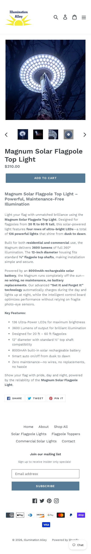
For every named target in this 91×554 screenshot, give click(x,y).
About (44, 427)
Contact (68, 441)
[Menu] (83, 17)
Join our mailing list (45, 454)
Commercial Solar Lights (36, 441)
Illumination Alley (35, 539)
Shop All (61, 427)
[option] (22, 134)
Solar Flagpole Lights (28, 434)
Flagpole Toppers (66, 434)
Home (28, 427)
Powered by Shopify (65, 539)
